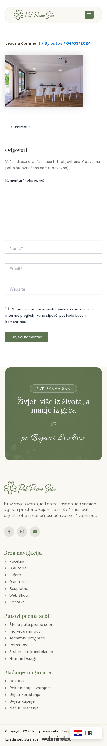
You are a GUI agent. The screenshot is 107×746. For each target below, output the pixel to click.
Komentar (24, 180)
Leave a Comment (23, 43)
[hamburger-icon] (89, 15)
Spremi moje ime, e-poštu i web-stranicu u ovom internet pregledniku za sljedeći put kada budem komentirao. (49, 315)
